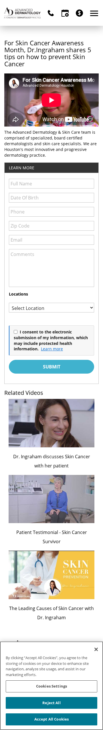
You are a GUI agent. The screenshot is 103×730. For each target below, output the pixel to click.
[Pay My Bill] (79, 13)
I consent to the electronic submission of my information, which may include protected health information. (51, 340)
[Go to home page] (22, 13)
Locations (18, 294)
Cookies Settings (51, 686)
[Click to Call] (50, 13)
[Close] (96, 649)
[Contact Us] (65, 13)
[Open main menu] (95, 13)
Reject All (51, 702)
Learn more (52, 349)
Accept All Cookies (51, 719)
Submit (51, 367)
